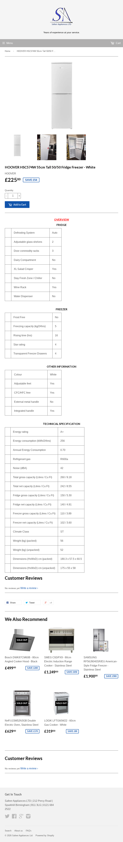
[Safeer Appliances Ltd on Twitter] (7, 817)
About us (18, 830)
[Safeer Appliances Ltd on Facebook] (14, 817)
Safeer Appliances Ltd (22, 835)
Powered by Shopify (45, 835)
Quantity (9, 190)
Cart (118, 43)
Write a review (28, 588)
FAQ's (28, 830)
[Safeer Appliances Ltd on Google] (21, 817)
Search (8, 830)
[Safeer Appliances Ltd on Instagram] (28, 817)
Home (7, 51)
